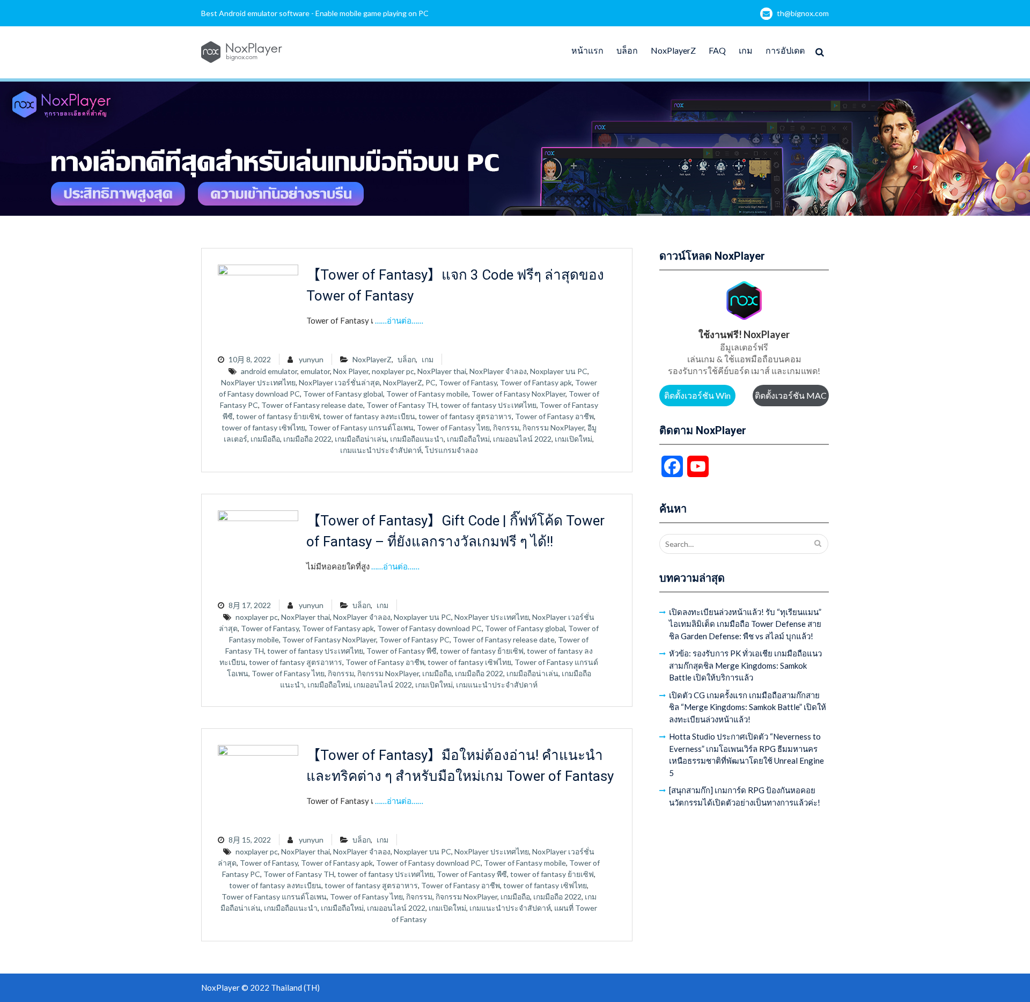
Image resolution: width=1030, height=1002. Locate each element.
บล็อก (627, 50)
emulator (315, 371)
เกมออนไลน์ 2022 (522, 438)
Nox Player (351, 371)
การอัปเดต (785, 50)
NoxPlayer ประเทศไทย (258, 382)
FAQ (717, 50)
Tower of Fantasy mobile (427, 393)
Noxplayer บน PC (558, 371)
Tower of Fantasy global (343, 393)
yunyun (311, 359)
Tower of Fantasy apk (536, 382)
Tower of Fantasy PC (414, 639)
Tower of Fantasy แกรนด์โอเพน (361, 427)
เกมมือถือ (265, 438)
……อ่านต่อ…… (399, 320)
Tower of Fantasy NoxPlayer (518, 393)
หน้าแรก (587, 50)
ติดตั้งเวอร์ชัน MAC (791, 395)
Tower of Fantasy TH (401, 404)
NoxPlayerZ (673, 50)
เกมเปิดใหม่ (573, 438)
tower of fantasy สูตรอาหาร (465, 416)
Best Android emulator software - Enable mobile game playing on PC (315, 13)
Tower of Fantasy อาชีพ (554, 416)
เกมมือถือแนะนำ (417, 438)
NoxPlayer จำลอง (498, 371)
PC (430, 382)
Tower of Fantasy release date (312, 404)
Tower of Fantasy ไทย (453, 427)
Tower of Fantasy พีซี (401, 650)
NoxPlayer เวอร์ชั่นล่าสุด (339, 382)
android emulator (269, 371)
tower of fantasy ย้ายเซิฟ (278, 416)
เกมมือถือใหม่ (468, 438)
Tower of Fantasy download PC (429, 628)
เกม (746, 50)
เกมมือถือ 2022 (307, 438)
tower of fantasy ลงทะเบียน (369, 416)
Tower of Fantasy (468, 382)
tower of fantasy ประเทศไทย (488, 404)
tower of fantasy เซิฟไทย (263, 427)
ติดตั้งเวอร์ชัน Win (697, 395)
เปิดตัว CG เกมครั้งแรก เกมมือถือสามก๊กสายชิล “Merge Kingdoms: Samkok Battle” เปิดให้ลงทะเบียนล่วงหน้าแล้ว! (747, 707)
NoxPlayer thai (441, 371)
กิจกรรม (506, 427)
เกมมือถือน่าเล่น (361, 438)
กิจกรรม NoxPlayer (553, 427)
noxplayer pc (393, 371)
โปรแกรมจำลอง (451, 450)
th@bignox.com (803, 13)
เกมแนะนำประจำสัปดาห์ (381, 450)
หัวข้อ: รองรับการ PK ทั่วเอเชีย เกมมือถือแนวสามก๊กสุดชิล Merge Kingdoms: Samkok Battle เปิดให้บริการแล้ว (745, 665)
